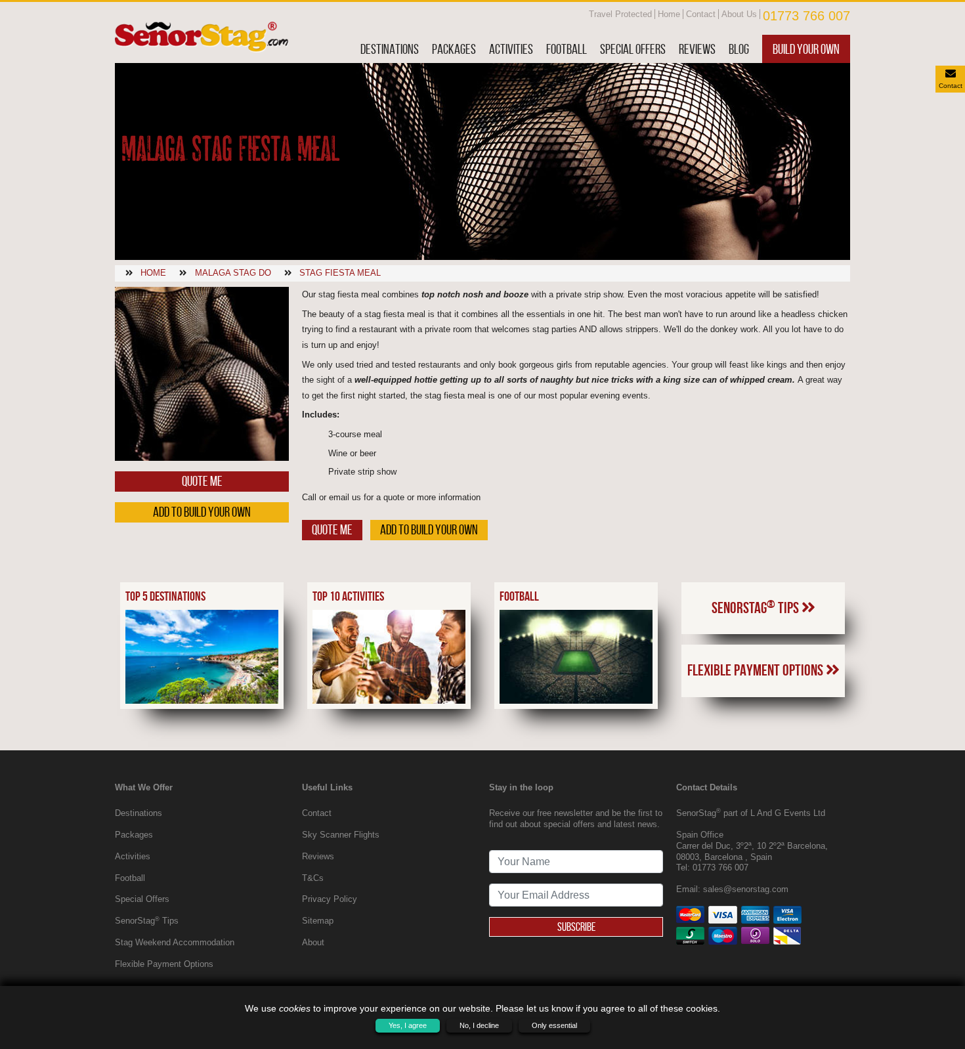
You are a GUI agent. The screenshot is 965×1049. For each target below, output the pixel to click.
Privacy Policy (329, 899)
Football (566, 48)
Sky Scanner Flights (340, 835)
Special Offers (633, 48)
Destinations (389, 48)
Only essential (554, 1025)
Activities (511, 48)
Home (669, 14)
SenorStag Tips (757, 607)
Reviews (697, 48)
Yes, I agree (408, 1025)
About (313, 942)
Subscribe (576, 926)
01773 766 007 (806, 16)
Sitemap (317, 921)
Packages (454, 48)
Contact (701, 14)
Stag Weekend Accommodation (174, 942)
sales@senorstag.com (745, 889)
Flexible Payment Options (756, 670)
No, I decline (479, 1025)
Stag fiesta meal (340, 273)
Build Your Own (806, 48)
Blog (739, 48)
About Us (739, 14)
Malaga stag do (233, 273)
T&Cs (313, 878)
